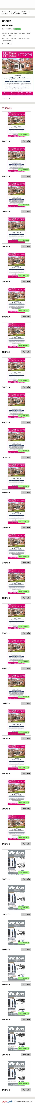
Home (4, 12)
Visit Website (8, 43)
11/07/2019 (6, 21)
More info (26, 141)
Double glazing (14, 12)
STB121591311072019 (19, 14)
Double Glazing (7, 25)
